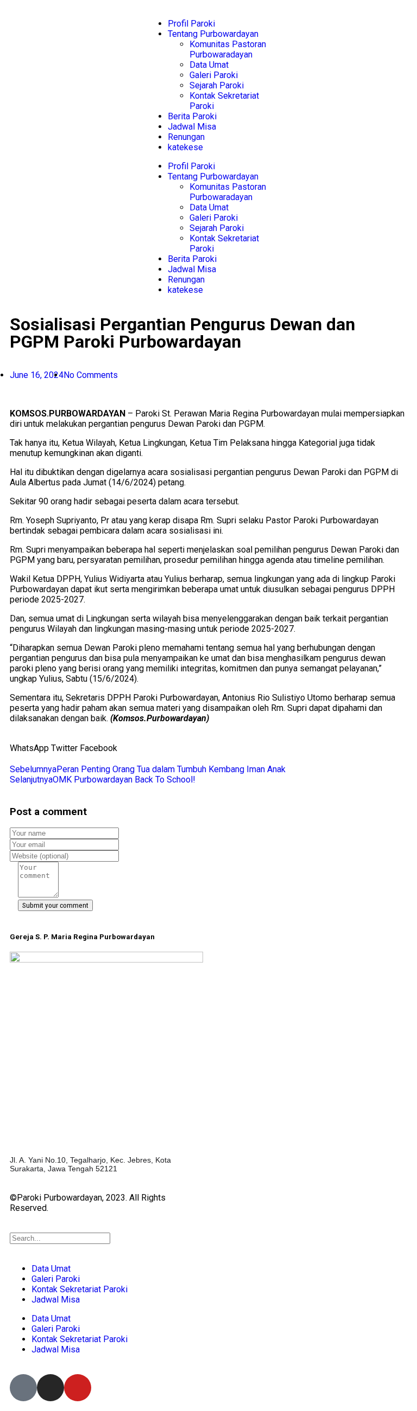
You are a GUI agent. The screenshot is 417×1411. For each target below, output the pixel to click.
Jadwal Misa (192, 126)
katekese (185, 147)
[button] (29, 748)
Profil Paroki (191, 23)
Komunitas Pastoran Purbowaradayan (227, 49)
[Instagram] (50, 1387)
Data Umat (209, 65)
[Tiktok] (23, 1387)
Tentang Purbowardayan (213, 34)
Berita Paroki (192, 116)
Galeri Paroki (213, 75)
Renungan (186, 137)
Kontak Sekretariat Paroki (79, 1289)
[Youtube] (77, 1387)
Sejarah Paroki (216, 85)
